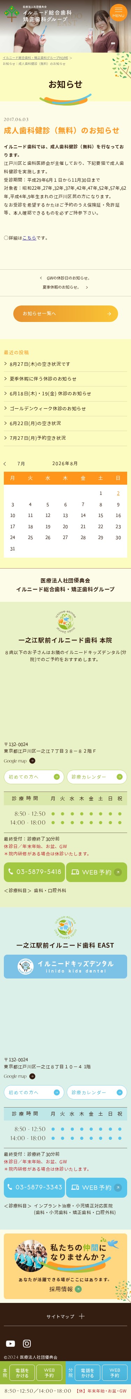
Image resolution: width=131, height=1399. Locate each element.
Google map (15, 761)
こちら (29, 237)
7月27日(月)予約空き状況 (38, 438)
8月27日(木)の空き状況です (40, 364)
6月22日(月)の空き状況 (35, 423)
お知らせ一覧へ (39, 313)
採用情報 (61, 1289)
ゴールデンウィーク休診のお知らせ (48, 408)
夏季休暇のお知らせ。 (62, 287)
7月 (21, 463)
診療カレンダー (89, 776)
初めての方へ (24, 776)
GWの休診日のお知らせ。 (69, 278)
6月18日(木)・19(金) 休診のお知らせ (51, 393)
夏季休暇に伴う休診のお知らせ (43, 378)
